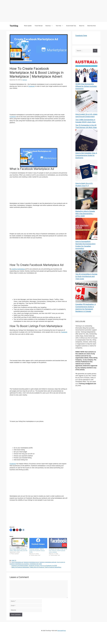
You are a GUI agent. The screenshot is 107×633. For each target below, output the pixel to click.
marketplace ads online (36, 563)
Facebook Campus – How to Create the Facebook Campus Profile (37, 550)
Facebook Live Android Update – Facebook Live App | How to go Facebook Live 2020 (34, 565)
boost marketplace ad (17, 562)
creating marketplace (18, 269)
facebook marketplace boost (31, 562)
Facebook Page (81, 35)
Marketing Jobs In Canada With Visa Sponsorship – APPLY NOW (85, 213)
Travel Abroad (38, 25)
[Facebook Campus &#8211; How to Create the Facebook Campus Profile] (38, 543)
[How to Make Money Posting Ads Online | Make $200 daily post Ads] (19, 543)
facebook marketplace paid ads (48, 562)
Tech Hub (58, 25)
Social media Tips (71, 25)
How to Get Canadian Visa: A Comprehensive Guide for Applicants (86, 155)
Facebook (31, 86)
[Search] (95, 51)
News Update (28, 25)
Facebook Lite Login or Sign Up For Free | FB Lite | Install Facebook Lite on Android (58, 550)
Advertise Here (91, 25)
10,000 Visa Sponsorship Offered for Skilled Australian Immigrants (86, 86)
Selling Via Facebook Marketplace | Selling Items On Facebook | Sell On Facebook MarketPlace (36, 567)
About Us (81, 25)
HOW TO (13, 560)
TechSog (14, 26)
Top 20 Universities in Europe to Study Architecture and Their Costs (86, 276)
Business (48, 25)
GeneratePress (61, 630)
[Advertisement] (47, 11)
